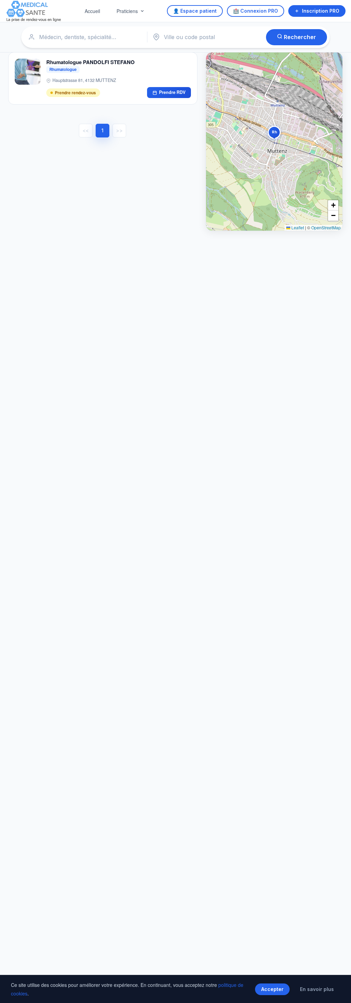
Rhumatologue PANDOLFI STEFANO (90, 62)
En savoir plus (317, 989)
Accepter (272, 989)
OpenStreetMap (326, 227)
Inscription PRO (320, 11)
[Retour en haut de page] (338, 990)
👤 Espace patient (195, 11)
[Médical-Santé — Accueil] (33, 11)
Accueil (92, 11)
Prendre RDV (172, 92)
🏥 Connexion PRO (255, 11)
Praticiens (127, 11)
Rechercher (299, 37)
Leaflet (297, 227)
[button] (274, 134)
